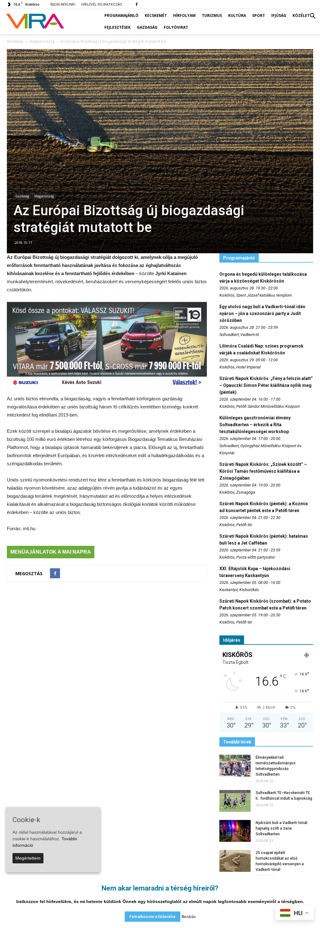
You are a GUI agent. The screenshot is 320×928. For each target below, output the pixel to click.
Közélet (301, 15)
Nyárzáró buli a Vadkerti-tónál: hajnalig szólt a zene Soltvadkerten (282, 828)
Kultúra (237, 15)
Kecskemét (156, 15)
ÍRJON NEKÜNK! (62, 4)
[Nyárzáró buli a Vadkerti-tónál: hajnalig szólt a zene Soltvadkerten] (235, 831)
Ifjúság (278, 15)
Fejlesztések (117, 27)
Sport (258, 15)
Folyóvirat (176, 27)
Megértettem (28, 858)
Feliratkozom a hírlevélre (152, 916)
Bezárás (189, 917)
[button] (312, 16)
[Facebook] (136, 4)
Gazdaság (147, 27)
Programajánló (121, 15)
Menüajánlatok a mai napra (50, 552)
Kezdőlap (15, 41)
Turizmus (212, 15)
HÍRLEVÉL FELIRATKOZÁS (101, 4)
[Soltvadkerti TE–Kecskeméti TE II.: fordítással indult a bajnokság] (235, 801)
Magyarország (44, 196)
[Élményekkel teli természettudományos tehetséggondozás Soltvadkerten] (235, 766)
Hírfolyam (184, 15)
